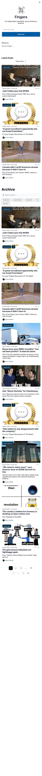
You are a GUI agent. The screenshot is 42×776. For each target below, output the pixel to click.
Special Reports (18, 200)
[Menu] (39, 2)
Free (37, 200)
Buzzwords (29, 200)
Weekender (6, 200)
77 (31, 568)
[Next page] (23, 573)
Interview (5, 203)
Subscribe (21, 34)
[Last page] (28, 573)
